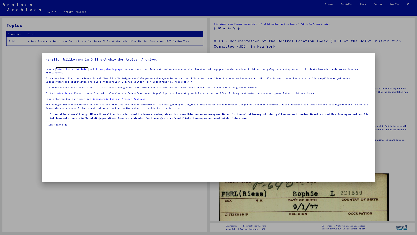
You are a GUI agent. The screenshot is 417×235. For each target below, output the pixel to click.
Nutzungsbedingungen (109, 69)
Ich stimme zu (57, 124)
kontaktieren (63, 93)
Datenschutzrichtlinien (72, 69)
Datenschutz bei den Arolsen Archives (119, 98)
